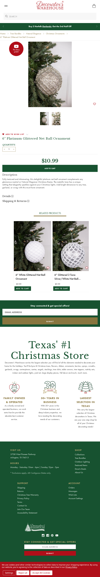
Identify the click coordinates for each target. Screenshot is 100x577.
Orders (71, 487)
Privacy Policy (23, 498)
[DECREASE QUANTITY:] (4, 149)
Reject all (22, 572)
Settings (9, 572)
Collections (80, 454)
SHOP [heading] (78, 450)
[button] (6, 6)
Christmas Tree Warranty (28, 494)
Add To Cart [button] (22, 288)
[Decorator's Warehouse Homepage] (50, 527)
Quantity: (9, 145)
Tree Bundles (80, 458)
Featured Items (81, 465)
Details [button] (6, 196)
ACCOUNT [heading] (74, 483)
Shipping (21, 487)
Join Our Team (23, 509)
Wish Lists (72, 494)
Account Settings (75, 498)
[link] (43, 535)
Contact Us (22, 505)
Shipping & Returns (14, 201)
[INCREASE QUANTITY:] (13, 149)
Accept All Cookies (41, 572)
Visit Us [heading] (15, 450)
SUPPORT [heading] (22, 483)
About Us (79, 472)
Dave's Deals (80, 468)
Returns (20, 491)
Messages (72, 491)
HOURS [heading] (14, 463)
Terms (19, 502)
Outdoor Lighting (82, 461)
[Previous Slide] (3, 26)
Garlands (46, 26)
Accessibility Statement (27, 512)
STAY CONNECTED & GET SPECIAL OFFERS (50, 541)
